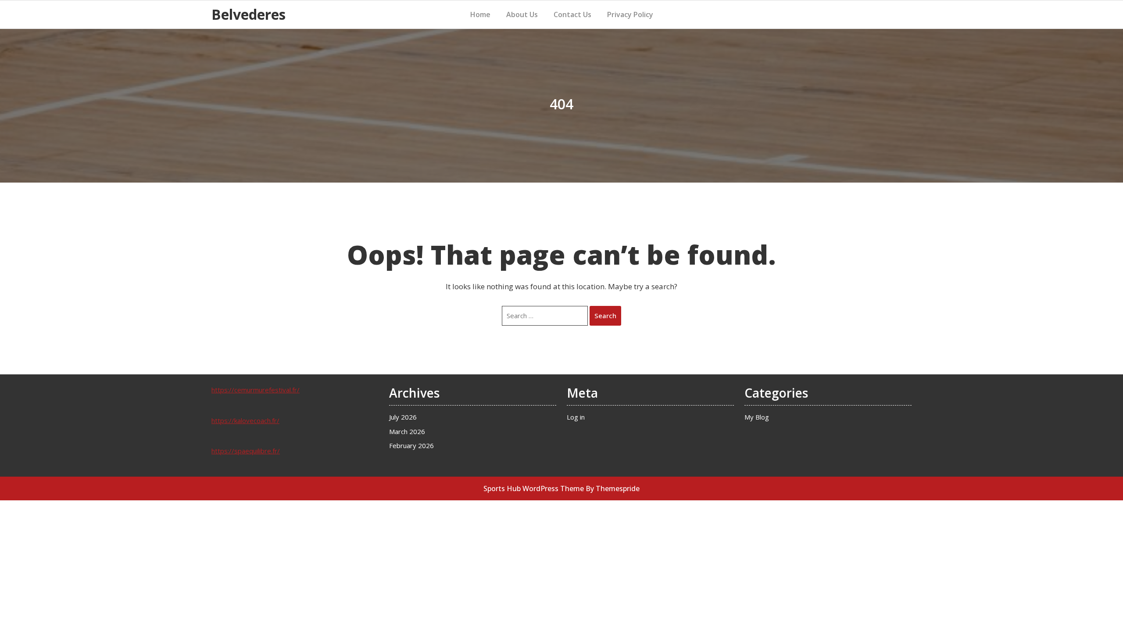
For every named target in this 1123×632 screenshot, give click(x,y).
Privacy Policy (630, 14)
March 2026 (407, 431)
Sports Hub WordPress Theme (533, 488)
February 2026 (411, 445)
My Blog (756, 417)
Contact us (572, 14)
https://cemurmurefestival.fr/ (255, 389)
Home (480, 14)
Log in (576, 417)
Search (605, 315)
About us (522, 14)
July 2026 (403, 417)
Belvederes (248, 14)
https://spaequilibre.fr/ (245, 450)
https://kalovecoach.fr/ (245, 420)
